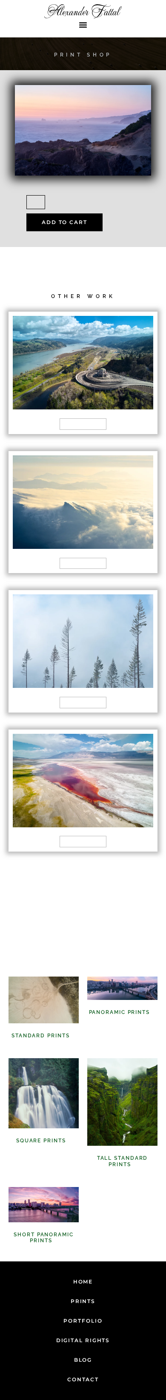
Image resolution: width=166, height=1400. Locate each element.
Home (83, 1281)
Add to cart (64, 222)
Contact (83, 1379)
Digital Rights (83, 1340)
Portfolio (82, 1321)
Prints (83, 1301)
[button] (83, 24)
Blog (83, 1360)
